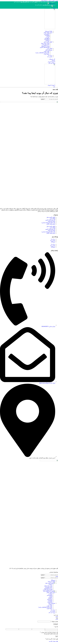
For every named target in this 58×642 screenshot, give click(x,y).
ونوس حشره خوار (45, 43)
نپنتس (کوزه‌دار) (45, 44)
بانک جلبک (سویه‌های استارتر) (48, 222)
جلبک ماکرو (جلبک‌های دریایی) (42, 52)
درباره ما (53, 239)
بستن (57, 576)
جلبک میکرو (46, 51)
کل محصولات (52, 59)
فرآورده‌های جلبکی (50, 224)
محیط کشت (46, 54)
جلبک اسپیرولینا (51, 221)
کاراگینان (47, 40)
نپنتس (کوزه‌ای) (48, 587)
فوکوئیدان (47, 35)
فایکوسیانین (46, 34)
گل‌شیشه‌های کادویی (44, 47)
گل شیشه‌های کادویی (50, 220)
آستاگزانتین (46, 39)
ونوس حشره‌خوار (48, 585)
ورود (54, 8)
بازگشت (50, 584)
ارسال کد (55, 624)
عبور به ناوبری (54, 0)
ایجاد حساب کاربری (53, 641)
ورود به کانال (52, 3)
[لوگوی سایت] (49, 28)
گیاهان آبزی (52, 218)
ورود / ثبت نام (52, 612)
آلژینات (47, 36)
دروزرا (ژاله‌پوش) (45, 46)
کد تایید (56, 626)
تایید (56, 636)
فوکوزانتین (46, 38)
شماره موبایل (54, 621)
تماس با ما (52, 240)
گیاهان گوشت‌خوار (51, 217)
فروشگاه (53, 241)
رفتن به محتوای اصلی (46, 0)
